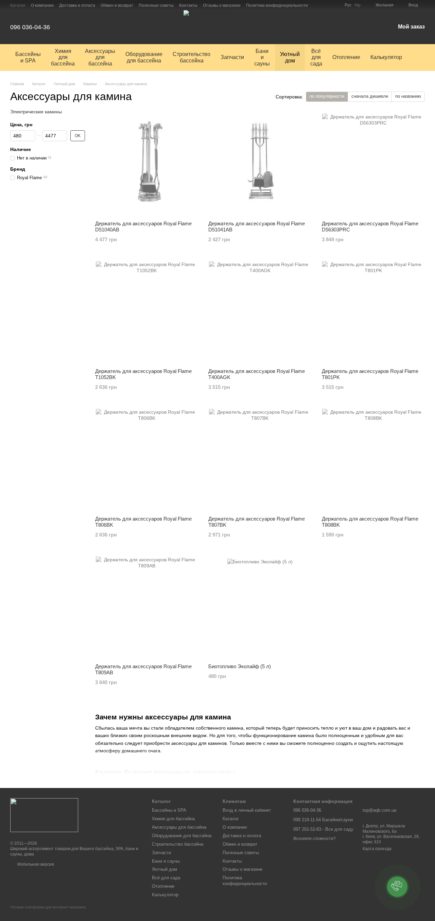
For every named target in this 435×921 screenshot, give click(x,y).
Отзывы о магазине (222, 5)
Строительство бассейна (191, 57)
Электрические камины (36, 111)
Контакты (188, 5)
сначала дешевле (369, 96)
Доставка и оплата (77, 5)
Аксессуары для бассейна (100, 57)
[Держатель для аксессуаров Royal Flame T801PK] (373, 312)
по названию (408, 96)
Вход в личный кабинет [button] (247, 810)
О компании (42, 5)
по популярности (327, 96)
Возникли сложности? (314, 838)
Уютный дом (290, 57)
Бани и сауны (262, 57)
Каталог (17, 5)
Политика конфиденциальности (277, 5)
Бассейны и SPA (28, 57)
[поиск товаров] (419, 57)
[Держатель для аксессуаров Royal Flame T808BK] (373, 460)
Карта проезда (377, 848)
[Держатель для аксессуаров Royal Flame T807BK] (259, 460)
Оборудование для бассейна (143, 57)
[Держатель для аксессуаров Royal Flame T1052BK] (146, 312)
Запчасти (232, 57)
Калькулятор (386, 57)
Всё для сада (316, 57)
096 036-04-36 (30, 27)
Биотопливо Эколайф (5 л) (239, 666)
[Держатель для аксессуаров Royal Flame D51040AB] (146, 164)
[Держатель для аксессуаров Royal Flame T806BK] (146, 460)
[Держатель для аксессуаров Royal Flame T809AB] (146, 607)
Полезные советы (156, 5)
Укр (357, 5)
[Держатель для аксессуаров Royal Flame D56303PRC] (373, 164)
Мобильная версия (35, 864)
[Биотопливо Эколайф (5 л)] (259, 607)
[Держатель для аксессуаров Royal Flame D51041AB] (259, 164)
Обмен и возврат (117, 5)
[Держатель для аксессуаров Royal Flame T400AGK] (259, 312)
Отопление (346, 57)
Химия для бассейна (63, 57)
